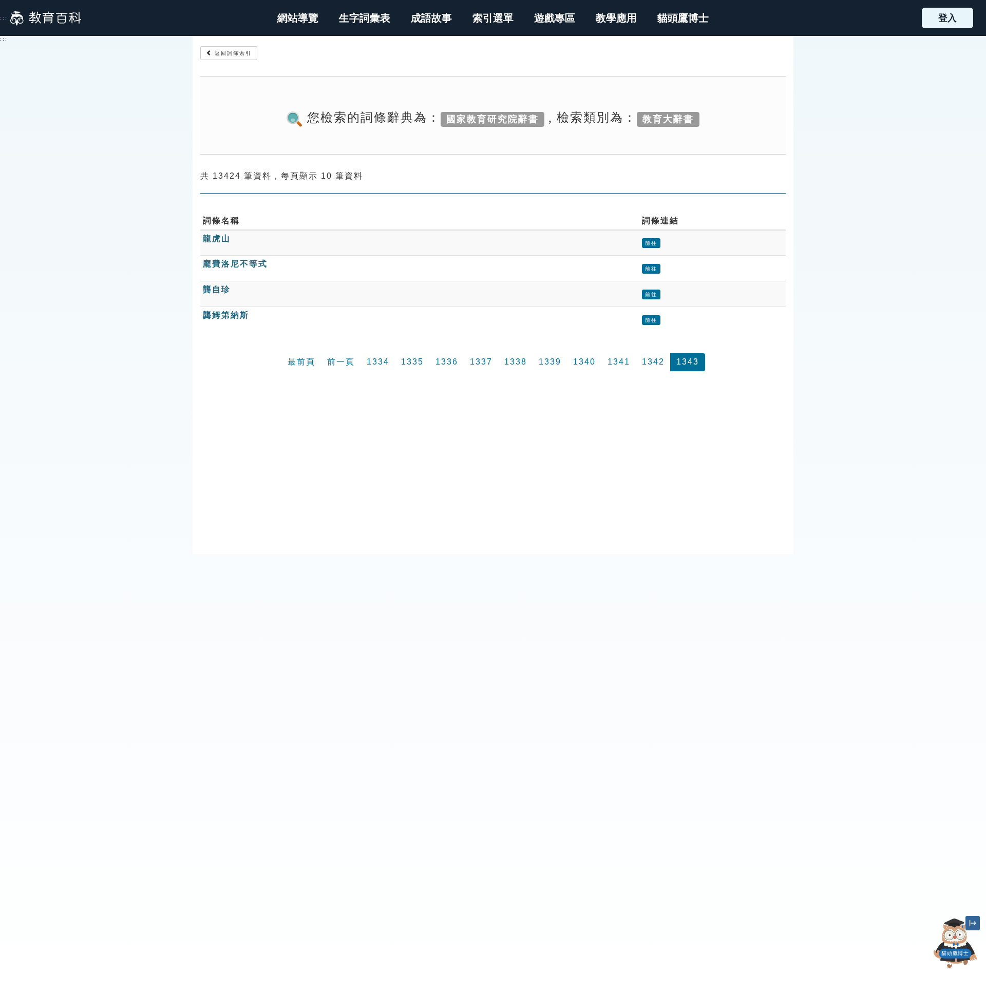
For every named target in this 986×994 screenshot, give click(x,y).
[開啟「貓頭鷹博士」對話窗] (955, 943)
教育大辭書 (668, 118)
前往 (651, 243)
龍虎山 (217, 238)
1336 (446, 361)
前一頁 (341, 361)
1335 (412, 361)
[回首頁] (45, 18)
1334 (378, 361)
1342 (653, 361)
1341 (619, 361)
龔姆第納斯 (226, 315)
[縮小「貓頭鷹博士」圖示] (972, 923)
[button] (493, 18)
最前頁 (301, 361)
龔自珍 (217, 289)
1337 (481, 361)
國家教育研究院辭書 (492, 118)
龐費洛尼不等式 (235, 263)
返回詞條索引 (232, 53)
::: (4, 18)
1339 (550, 361)
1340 (584, 361)
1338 (515, 361)
